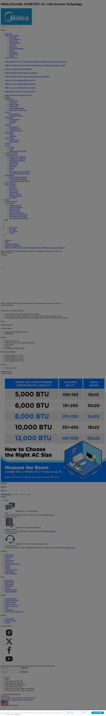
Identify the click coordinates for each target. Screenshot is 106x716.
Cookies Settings (70, 712)
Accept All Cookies (98, 712)
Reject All (84, 712)
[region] (53, 713)
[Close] (102, 713)
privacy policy (17, 714)
